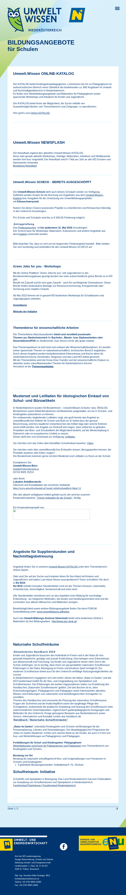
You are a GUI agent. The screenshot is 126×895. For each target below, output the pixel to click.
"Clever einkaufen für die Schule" (54, 498)
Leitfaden (70, 436)
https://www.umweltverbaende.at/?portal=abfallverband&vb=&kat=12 (47, 488)
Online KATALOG (40, 113)
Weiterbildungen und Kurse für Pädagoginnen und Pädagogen (47, 746)
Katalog (22, 234)
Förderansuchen (27, 227)
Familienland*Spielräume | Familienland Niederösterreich (44, 785)
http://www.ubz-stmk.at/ (64, 621)
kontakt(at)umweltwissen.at (27, 879)
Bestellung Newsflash (25, 166)
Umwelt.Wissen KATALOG (63, 566)
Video (90, 443)
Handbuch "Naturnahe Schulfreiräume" (41, 720)
